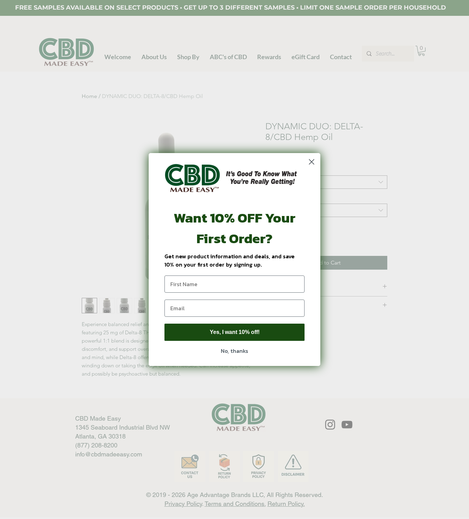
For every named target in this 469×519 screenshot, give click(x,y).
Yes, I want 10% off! (235, 332)
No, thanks (234, 351)
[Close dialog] (312, 162)
